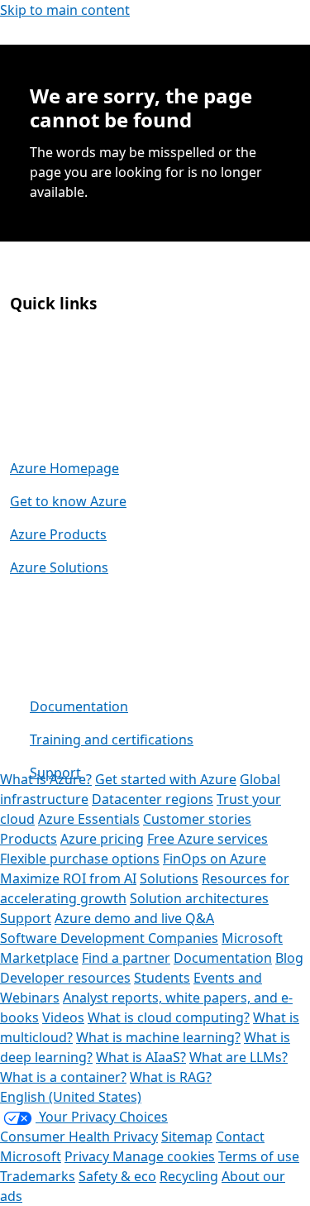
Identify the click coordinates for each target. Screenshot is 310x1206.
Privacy (88, 1156)
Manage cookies (163, 1156)
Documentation (79, 706)
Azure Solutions (59, 567)
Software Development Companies (109, 938)
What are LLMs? (238, 1057)
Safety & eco (117, 1176)
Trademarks (37, 1176)
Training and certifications (111, 739)
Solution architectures (199, 898)
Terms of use (258, 1156)
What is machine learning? (158, 1037)
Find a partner (126, 958)
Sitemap (186, 1136)
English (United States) (70, 1097)
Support (55, 772)
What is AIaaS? (141, 1057)
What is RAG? (171, 1077)
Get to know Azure (68, 501)
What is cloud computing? (169, 1017)
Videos (63, 1017)
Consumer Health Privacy (79, 1136)
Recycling (189, 1176)
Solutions (169, 878)
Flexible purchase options (80, 858)
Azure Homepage (64, 468)
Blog (289, 958)
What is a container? (63, 1077)
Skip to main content (65, 10)
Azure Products (58, 534)
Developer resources (65, 978)
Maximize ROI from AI (68, 878)
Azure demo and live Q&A (134, 918)
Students (162, 978)
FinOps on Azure (214, 858)
